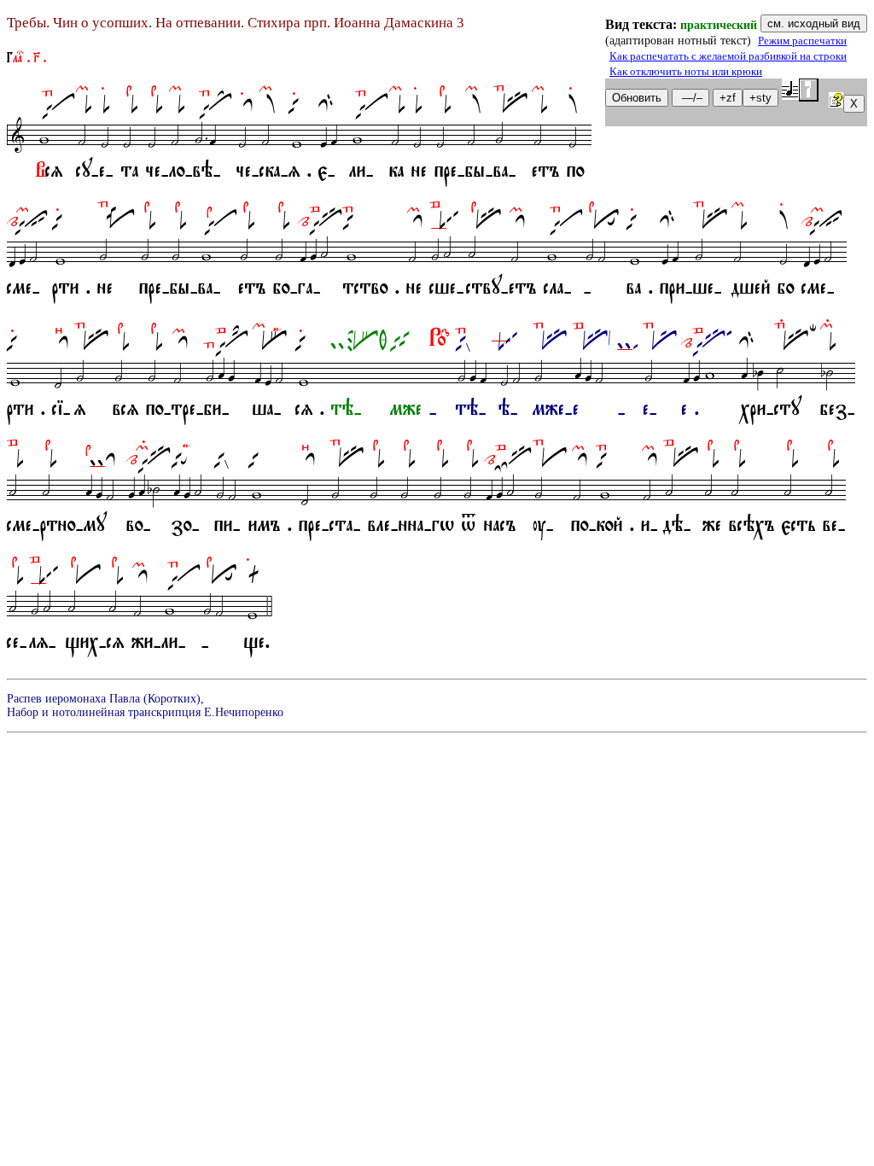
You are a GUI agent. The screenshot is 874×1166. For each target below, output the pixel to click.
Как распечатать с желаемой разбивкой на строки (728, 56)
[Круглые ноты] (800, 90)
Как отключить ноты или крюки (685, 72)
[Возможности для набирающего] (836, 103)
